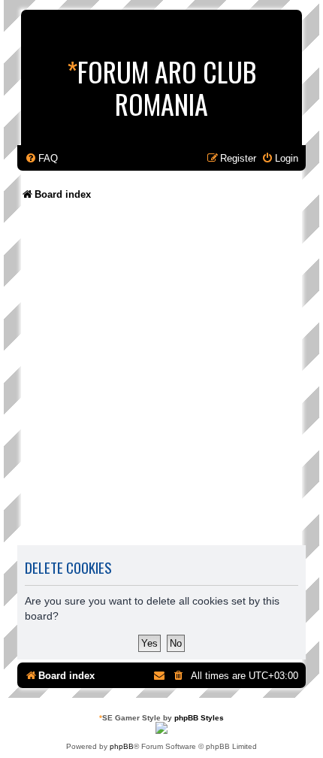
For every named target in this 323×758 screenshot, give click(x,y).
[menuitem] (41, 158)
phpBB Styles (199, 718)
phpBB (122, 746)
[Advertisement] (161, 378)
